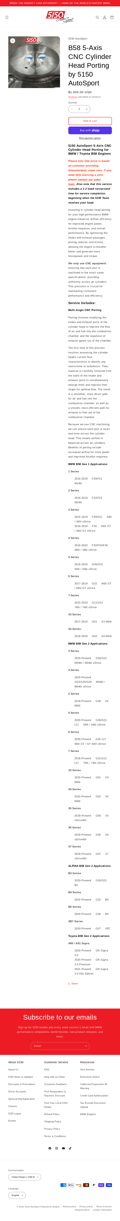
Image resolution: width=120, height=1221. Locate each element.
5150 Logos (14, 1113)
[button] (6, 17)
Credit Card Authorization (94, 1095)
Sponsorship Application (21, 1099)
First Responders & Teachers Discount (55, 1093)
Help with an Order (54, 1077)
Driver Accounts (17, 1091)
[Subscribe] (85, 1046)
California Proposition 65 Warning (93, 1086)
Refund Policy (52, 1114)
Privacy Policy (52, 1129)
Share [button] (74, 983)
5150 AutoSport (32, 1207)
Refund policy (69, 1207)
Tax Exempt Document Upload (92, 1105)
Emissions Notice (90, 1077)
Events (12, 1121)
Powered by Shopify (50, 1207)
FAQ (46, 1069)
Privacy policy (86, 1207)
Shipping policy (82, 1210)
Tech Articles (87, 1069)
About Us (13, 1069)
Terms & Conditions (55, 1136)
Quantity (72, 102)
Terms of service (104, 1207)
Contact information (102, 1210)
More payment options (90, 138)
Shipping (72, 97)
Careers (12, 1106)
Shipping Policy (52, 1121)
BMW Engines (88, 1114)
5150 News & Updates (20, 1077)
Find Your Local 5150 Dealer (56, 1105)
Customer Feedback (55, 1084)
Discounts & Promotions (21, 1084)
